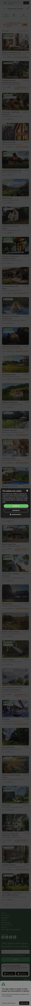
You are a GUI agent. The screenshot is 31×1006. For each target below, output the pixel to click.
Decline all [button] (16, 510)
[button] (15, 515)
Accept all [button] (16, 506)
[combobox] (27, 490)
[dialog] (15, 503)
